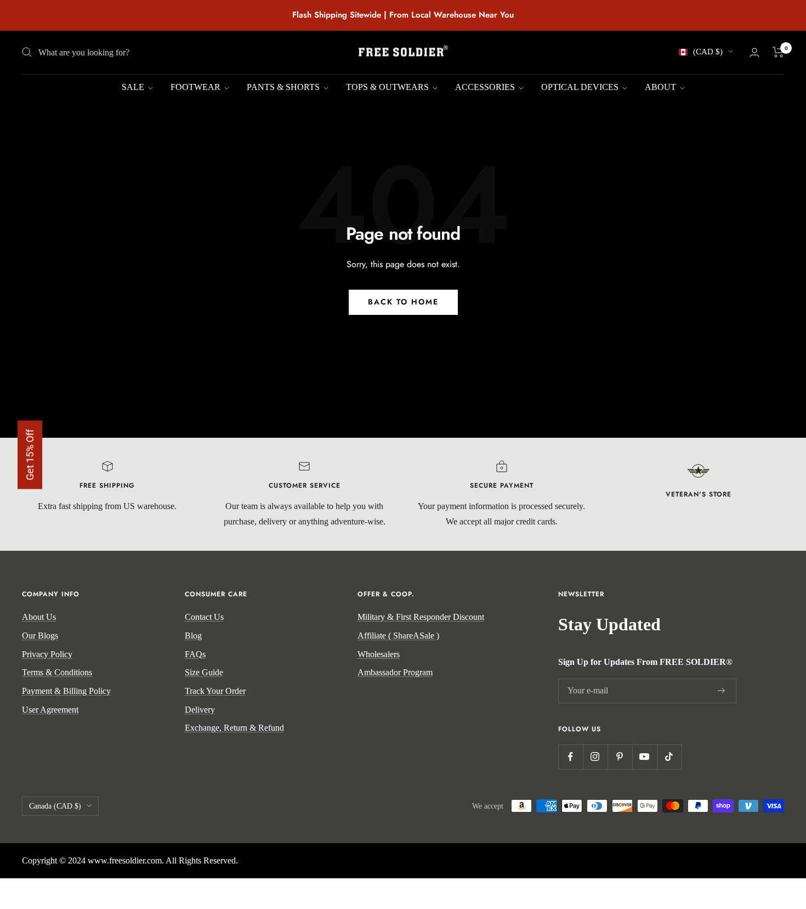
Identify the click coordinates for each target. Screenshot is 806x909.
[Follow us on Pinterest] (620, 756)
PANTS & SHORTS (284, 87)
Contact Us (204, 617)
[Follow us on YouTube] (644, 756)
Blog (193, 635)
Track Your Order (215, 691)
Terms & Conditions (57, 672)
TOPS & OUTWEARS (388, 87)
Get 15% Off (30, 454)
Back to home (403, 301)
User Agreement (50, 709)
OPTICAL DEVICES (581, 87)
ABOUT (661, 87)
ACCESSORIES (486, 87)
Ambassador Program (395, 672)
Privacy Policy (47, 654)
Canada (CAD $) (55, 806)
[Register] (721, 691)
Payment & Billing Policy (66, 691)
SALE (134, 87)
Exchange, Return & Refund (234, 727)
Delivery (200, 709)
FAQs (195, 654)
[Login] (754, 52)
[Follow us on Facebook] (570, 756)
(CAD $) (708, 51)
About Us (39, 617)
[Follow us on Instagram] (595, 756)
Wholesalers (378, 654)
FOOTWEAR (197, 87)
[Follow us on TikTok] (669, 756)
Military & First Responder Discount (420, 617)
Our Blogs (40, 635)
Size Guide (204, 672)
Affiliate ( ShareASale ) (398, 635)
